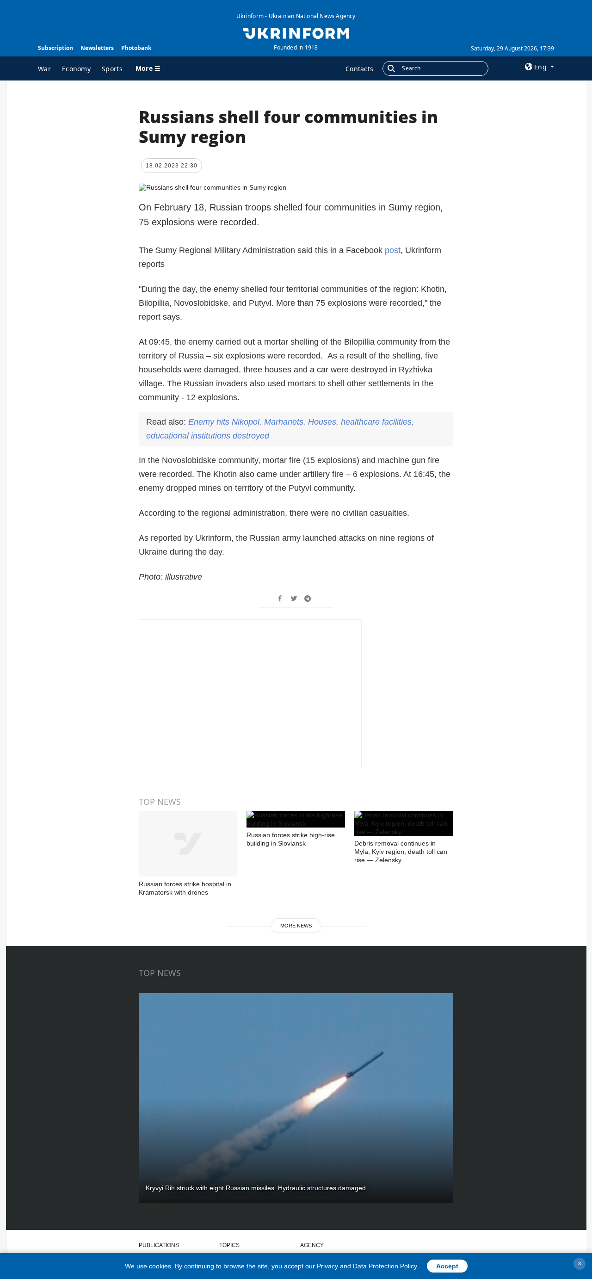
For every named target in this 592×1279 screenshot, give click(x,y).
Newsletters (97, 48)
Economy (76, 68)
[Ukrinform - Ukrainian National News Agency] (296, 32)
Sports (112, 68)
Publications (159, 1245)
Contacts (359, 68)
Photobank (136, 48)
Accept (447, 1266)
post (393, 250)
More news (296, 925)
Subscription (55, 48)
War (44, 68)
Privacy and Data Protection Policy (367, 1266)
